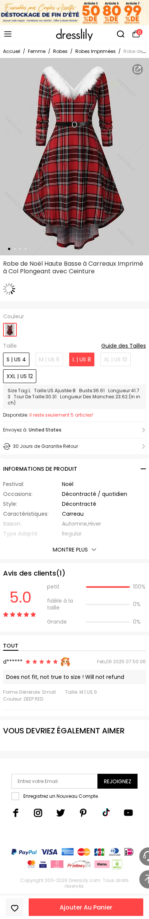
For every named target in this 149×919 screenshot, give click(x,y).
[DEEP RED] (10, 327)
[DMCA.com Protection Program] (116, 865)
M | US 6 (49, 359)
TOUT (10, 646)
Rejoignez (117, 781)
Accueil (11, 51)
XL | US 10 (115, 359)
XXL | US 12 (19, 376)
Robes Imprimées (95, 51)
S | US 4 (16, 359)
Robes (60, 51)
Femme (36, 51)
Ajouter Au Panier (86, 907)
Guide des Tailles (123, 346)
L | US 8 (82, 359)
